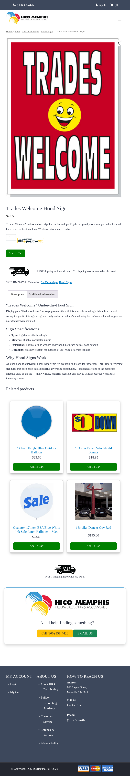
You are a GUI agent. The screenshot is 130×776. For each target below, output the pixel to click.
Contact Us (74, 705)
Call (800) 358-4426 (54, 633)
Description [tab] (17, 294)
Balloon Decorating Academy (48, 703)
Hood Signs (47, 31)
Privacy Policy (49, 743)
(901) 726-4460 (76, 720)
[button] (118, 43)
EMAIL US (85, 633)
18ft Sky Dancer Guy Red (93, 527)
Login (13, 684)
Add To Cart (15, 253)
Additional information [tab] (42, 294)
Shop (17, 31)
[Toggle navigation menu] (120, 19)
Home (9, 31)
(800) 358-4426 (25, 5)
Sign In (103, 5)
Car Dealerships (30, 31)
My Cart (14, 692)
